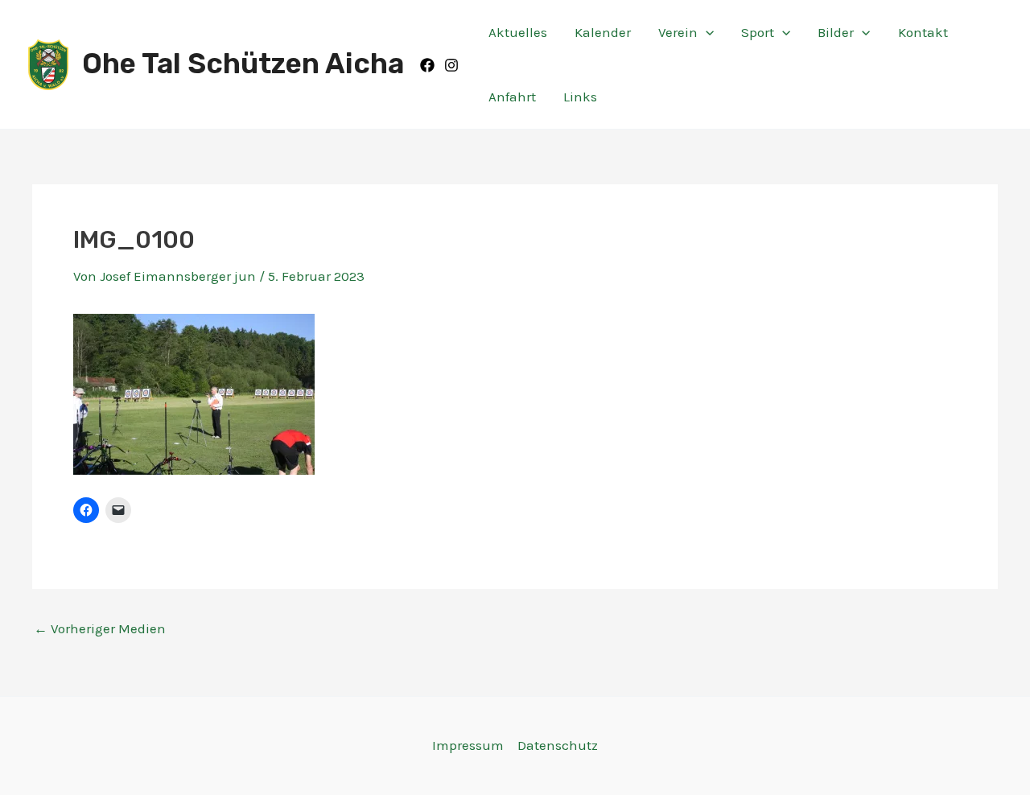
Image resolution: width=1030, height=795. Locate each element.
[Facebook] (427, 65)
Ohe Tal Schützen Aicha (243, 63)
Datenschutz (557, 745)
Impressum (468, 745)
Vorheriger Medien (100, 629)
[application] (706, 32)
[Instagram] (451, 65)
